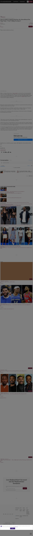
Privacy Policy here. (16, 526)
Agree (12, 528)
